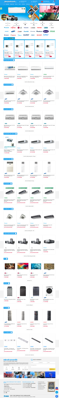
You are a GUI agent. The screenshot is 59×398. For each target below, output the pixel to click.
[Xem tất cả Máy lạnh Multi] (11, 183)
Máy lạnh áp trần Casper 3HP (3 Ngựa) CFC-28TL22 (36, 126)
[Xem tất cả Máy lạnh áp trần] (12, 109)
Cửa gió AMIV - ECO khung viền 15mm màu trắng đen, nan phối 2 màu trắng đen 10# (49, 349)
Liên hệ (35, 4)
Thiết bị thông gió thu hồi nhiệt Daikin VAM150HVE (48, 250)
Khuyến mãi (12, 4)
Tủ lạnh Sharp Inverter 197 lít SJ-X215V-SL (35, 324)
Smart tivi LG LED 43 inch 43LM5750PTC (34, 275)
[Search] (54, 4)
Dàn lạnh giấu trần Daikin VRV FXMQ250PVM (34, 225)
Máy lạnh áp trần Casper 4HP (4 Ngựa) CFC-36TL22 (23, 126)
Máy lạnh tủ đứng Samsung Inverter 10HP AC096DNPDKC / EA (9, 175)
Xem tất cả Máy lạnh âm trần (29, 106)
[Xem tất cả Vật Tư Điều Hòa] (11, 332)
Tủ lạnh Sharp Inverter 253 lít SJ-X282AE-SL (22, 324)
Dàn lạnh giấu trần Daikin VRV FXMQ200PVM (47, 225)
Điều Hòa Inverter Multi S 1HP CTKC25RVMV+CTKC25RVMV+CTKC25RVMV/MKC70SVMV (39, 53)
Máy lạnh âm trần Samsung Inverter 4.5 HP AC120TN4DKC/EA (36, 101)
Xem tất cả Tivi (29, 280)
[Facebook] (4, 392)
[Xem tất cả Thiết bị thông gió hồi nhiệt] (15, 233)
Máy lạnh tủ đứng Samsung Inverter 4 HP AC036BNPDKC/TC (35, 175)
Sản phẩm (7, 4)
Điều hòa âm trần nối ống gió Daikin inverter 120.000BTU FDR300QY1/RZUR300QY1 (9, 150)
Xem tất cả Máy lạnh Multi (29, 206)
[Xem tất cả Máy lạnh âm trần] (12, 84)
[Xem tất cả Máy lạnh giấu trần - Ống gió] (16, 133)
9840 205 (6, 386)
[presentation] (4, 49)
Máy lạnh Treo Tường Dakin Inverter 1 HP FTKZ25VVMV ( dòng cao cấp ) (9, 76)
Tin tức (32, 4)
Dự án (20, 4)
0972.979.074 (28, 387)
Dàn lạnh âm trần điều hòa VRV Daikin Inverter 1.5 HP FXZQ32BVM (22, 225)
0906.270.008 (30, 384)
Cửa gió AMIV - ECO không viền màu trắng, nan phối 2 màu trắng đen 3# (35, 349)
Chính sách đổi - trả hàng (42, 385)
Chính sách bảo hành (41, 386)
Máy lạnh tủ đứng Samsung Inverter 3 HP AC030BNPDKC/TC (49, 175)
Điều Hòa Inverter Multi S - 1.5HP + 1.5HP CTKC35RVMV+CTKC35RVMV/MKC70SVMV (19, 53)
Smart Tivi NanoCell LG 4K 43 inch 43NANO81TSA (22, 275)
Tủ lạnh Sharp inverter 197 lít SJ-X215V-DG (48, 324)
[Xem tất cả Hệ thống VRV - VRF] (12, 209)
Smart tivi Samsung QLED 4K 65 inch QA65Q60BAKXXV (48, 275)
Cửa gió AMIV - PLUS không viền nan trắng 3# (22, 349)
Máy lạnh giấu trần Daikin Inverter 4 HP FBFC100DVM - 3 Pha (49, 150)
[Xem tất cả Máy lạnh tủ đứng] (12, 159)
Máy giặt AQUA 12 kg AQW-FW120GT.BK (34, 300)
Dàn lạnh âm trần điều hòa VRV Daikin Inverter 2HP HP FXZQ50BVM (9, 225)
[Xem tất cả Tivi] (6, 258)
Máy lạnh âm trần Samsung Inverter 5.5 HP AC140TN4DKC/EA (23, 101)
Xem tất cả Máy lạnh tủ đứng (29, 180)
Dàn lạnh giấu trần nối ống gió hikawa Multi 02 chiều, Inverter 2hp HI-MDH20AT (22, 200)
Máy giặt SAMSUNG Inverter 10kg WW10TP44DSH (48, 300)
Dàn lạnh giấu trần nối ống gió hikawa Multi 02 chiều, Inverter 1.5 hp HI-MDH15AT (35, 200)
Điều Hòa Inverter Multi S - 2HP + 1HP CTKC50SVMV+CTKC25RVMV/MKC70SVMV (50, 53)
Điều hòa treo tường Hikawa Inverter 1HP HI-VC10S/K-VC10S (48, 76)
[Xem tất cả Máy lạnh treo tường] (13, 60)
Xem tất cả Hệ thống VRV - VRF (29, 230)
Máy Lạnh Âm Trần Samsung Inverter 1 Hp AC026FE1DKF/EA (10, 101)
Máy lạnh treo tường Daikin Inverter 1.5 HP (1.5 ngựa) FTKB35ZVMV (36, 76)
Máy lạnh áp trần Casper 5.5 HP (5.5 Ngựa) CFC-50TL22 (9, 126)
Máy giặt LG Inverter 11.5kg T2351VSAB (21, 300)
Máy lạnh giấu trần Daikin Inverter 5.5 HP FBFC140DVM (22, 150)
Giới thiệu (23, 4)
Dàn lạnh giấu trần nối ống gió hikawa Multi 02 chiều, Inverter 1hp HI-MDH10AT (48, 200)
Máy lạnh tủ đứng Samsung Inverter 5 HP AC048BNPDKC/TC (22, 175)
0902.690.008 (33, 383)
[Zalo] (6, 392)
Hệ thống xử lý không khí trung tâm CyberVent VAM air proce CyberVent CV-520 (35, 250)
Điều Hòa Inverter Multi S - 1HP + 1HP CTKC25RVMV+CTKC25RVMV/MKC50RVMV (29, 53)
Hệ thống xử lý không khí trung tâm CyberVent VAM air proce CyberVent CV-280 (9, 250)
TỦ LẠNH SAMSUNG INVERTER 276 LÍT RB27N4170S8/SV (9, 324)
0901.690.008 (28, 383)
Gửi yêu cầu (52, 369)
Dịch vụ (16, 4)
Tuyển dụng (28, 4)
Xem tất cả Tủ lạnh (29, 329)
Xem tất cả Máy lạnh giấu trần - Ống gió (29, 156)
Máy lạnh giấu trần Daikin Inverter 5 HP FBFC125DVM (36, 150)
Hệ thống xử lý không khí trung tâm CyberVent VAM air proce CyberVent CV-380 (22, 250)
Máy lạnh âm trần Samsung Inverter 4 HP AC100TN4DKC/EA (48, 101)
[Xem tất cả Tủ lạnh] (8, 307)
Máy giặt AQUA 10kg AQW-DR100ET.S (10, 299)
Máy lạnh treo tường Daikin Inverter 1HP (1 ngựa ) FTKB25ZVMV (22, 76)
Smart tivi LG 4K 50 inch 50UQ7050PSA (7, 275)
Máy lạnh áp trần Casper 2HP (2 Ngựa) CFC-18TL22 (49, 126)
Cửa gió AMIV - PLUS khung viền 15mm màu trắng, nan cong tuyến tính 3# (9, 349)
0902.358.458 (48, 78)
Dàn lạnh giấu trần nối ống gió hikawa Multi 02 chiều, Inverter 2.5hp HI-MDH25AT (9, 200)
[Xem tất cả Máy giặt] (8, 283)
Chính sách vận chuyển (41, 387)
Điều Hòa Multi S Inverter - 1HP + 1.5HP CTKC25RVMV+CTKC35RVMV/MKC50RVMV (8, 53)
